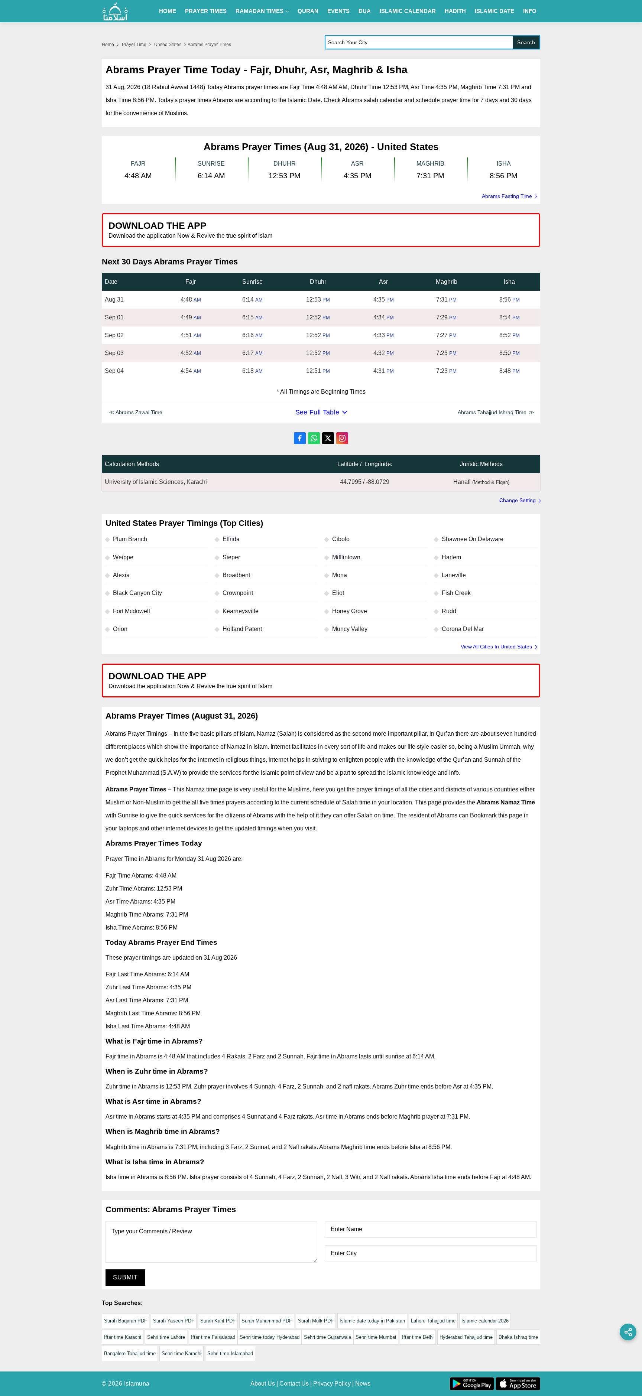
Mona (339, 575)
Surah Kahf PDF (218, 1321)
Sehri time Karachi (181, 1353)
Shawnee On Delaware (472, 539)
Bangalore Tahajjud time (130, 1353)
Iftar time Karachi (122, 1337)
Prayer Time (134, 44)
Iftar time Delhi (418, 1337)
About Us (262, 1383)
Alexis (121, 575)
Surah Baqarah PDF (125, 1321)
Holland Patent (242, 629)
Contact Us (294, 1383)
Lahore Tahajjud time (433, 1321)
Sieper (231, 557)
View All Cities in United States (496, 647)
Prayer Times (206, 11)
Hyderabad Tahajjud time (466, 1337)
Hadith (455, 11)
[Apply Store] (500, 230)
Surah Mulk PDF (316, 1321)
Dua (365, 11)
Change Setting (517, 500)
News (362, 1383)
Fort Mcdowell (131, 611)
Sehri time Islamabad (230, 1353)
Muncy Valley (349, 629)
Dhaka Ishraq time (518, 1337)
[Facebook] (300, 438)
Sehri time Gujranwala (327, 1337)
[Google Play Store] (430, 230)
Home (167, 11)
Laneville (454, 575)
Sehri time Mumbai (376, 1337)
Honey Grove (349, 611)
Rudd (449, 611)
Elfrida (231, 539)
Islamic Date (494, 11)
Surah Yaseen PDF (173, 1321)
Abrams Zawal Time (139, 412)
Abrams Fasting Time (507, 196)
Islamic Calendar (408, 11)
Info (529, 11)
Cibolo (341, 539)
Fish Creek (456, 593)
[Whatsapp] (314, 438)
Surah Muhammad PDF (266, 1321)
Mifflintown (346, 557)
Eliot (338, 593)
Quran (308, 11)
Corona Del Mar (463, 629)
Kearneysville (241, 611)
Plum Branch (130, 539)
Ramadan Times (259, 11)
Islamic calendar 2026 (485, 1321)
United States (167, 44)
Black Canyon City (137, 593)
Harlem (451, 557)
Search (526, 42)
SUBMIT (125, 1277)
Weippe (123, 557)
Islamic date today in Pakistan (372, 1321)
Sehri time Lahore (166, 1337)
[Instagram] (342, 438)
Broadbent (236, 575)
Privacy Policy (332, 1383)
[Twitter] (328, 438)
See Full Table (317, 412)
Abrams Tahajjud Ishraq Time (492, 412)
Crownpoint (238, 593)
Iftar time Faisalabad (213, 1337)
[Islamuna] (115, 11)
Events (338, 11)
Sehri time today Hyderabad (269, 1337)
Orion (120, 629)
